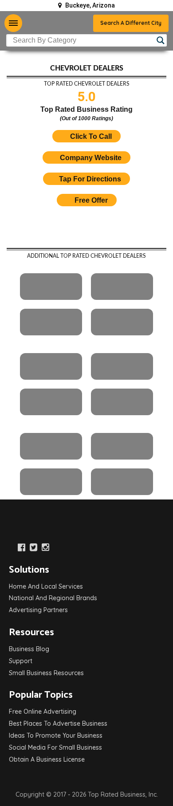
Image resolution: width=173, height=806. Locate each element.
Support (20, 661)
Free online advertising (42, 712)
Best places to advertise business (58, 723)
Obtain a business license (47, 759)
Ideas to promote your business (55, 735)
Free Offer (91, 200)
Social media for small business (55, 747)
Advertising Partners (38, 610)
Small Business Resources (46, 673)
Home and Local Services (46, 586)
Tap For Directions (90, 179)
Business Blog (29, 649)
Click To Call (90, 136)
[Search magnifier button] (160, 40)
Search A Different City (130, 23)
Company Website (91, 157)
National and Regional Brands (53, 598)
